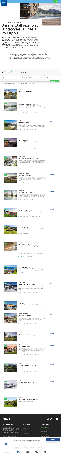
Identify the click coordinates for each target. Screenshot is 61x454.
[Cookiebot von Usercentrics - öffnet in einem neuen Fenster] (6, 452)
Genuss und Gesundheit (14, 21)
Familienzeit (24, 430)
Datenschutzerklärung (44, 433)
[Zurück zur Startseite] (30, 3)
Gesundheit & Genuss (25, 428)
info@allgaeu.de (45, 427)
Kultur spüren (24, 431)
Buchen (56, 1)
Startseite (4, 21)
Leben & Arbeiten (25, 433)
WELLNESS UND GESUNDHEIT (27, 21)
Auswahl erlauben (53, 442)
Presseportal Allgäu (44, 431)
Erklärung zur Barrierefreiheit (46, 436)
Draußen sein (24, 427)
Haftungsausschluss (44, 434)
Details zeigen (50, 452)
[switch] (27, 452)
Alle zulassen (53, 439)
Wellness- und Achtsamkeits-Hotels (11, 22)
